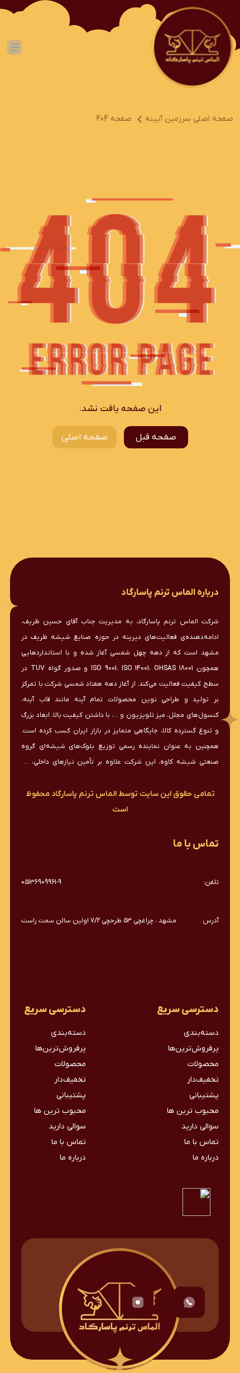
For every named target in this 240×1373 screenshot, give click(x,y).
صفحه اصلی (84, 437)
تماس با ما (201, 1142)
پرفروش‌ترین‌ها (193, 1048)
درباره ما (206, 1157)
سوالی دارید (200, 1126)
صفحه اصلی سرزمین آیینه (189, 119)
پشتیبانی (204, 1095)
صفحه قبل (156, 437)
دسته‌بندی (201, 1033)
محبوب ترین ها (193, 1111)
